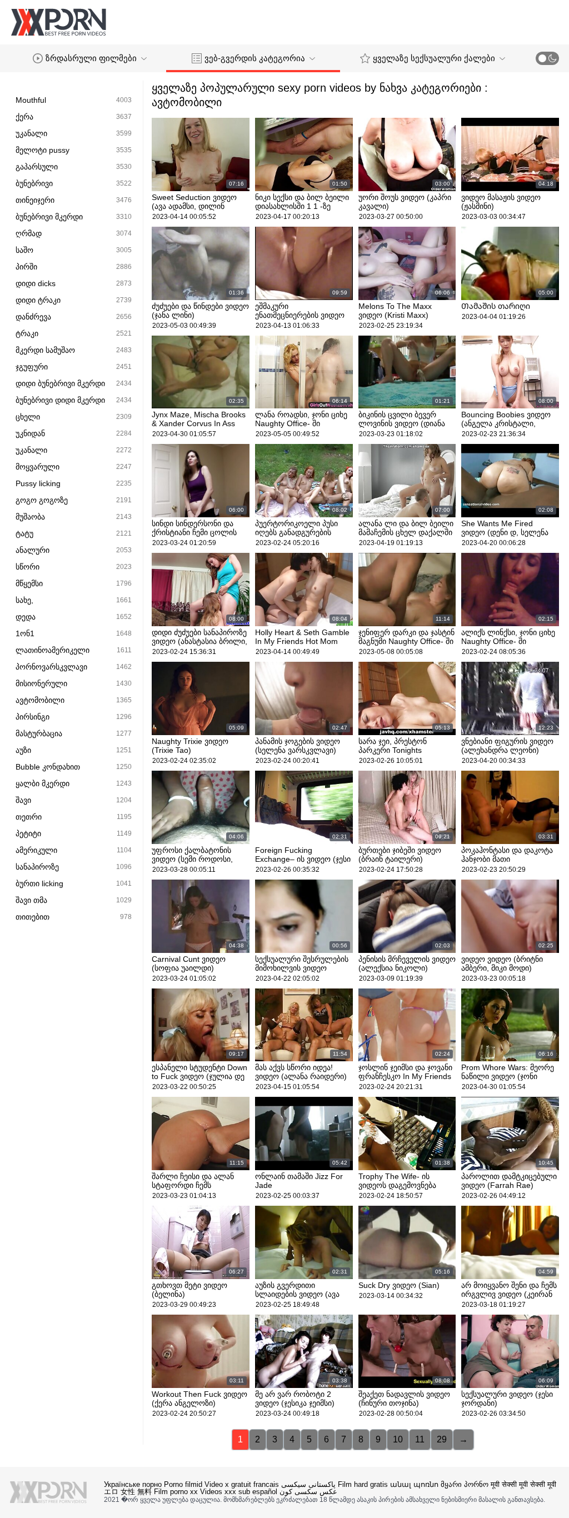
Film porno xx (176, 1491)
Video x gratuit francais (241, 1484)
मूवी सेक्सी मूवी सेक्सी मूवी (523, 1484)
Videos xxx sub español (238, 1491)
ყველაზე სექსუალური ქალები (434, 58)
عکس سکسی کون (308, 1491)
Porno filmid (183, 1484)
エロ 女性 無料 (128, 1491)
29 (442, 1439)
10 (398, 1439)
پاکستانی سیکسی (308, 1484)
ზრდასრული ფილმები (91, 58)
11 (420, 1439)
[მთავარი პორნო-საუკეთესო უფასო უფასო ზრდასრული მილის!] (58, 22)
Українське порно (133, 1484)
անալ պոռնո (414, 1484)
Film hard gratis (363, 1484)
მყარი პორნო (464, 1484)
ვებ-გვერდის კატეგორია (254, 58)
